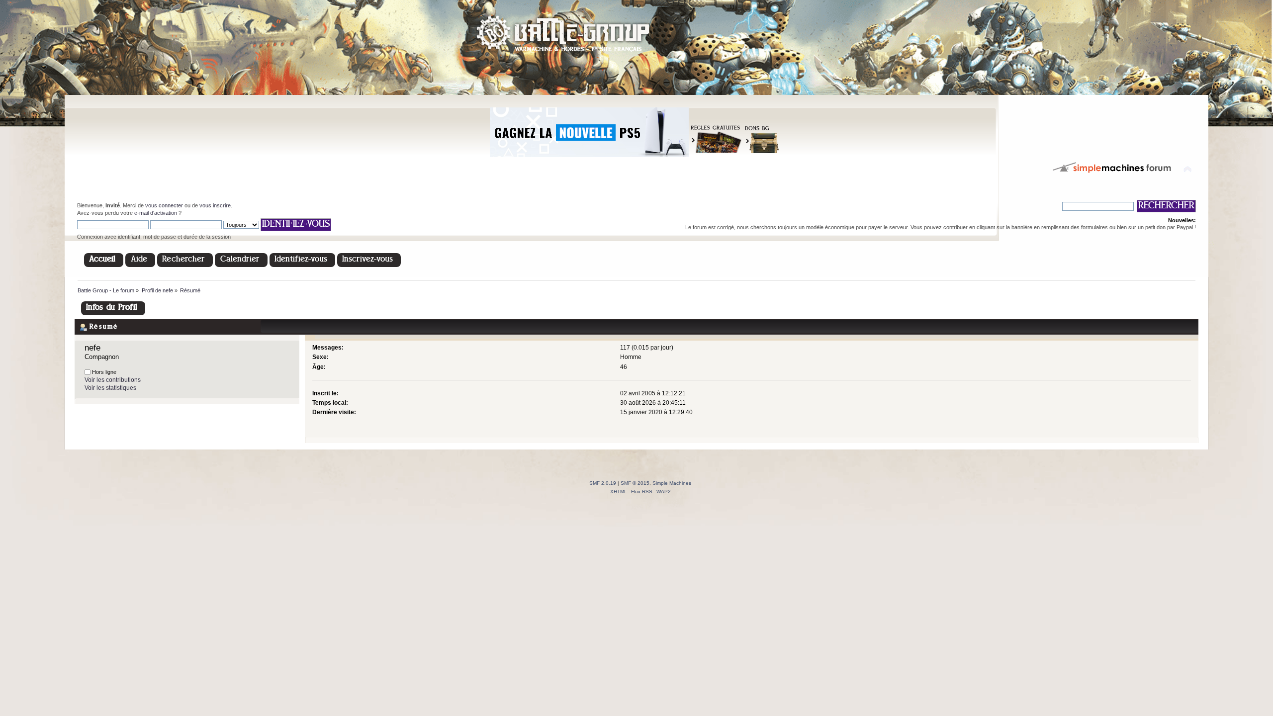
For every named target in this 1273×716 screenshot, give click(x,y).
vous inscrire (215, 205)
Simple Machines (671, 483)
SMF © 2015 (635, 483)
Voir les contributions (113, 379)
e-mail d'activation (155, 213)
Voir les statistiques (110, 387)
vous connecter (164, 205)
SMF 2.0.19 (602, 483)
